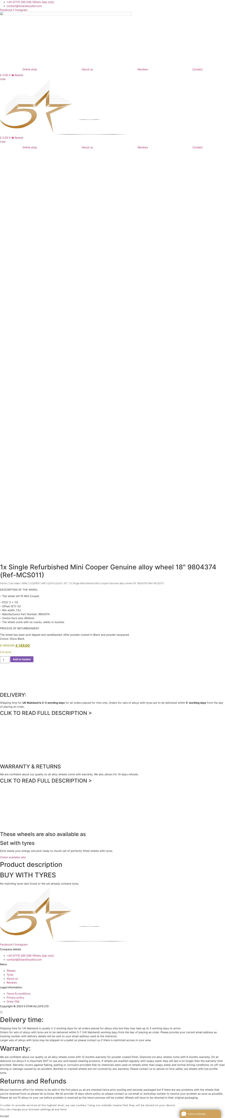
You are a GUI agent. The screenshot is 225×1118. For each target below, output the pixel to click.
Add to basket (22, 659)
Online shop (29, 69)
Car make (14, 583)
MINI (24, 583)
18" (65, 583)
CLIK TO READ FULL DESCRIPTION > (46, 713)
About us (87, 69)
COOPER (34, 583)
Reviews (143, 69)
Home (3, 583)
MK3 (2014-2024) (52, 583)
